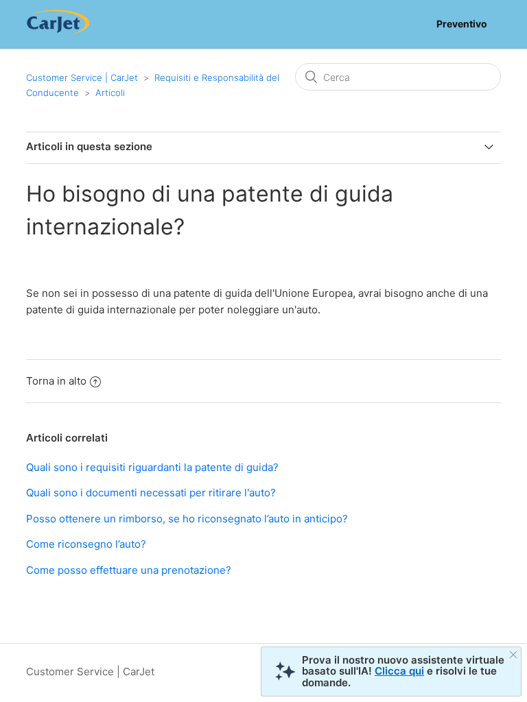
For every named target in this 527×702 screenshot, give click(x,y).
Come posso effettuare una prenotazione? (128, 570)
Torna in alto (56, 380)
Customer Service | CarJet (82, 77)
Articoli (110, 92)
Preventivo (461, 23)
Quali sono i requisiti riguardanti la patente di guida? (152, 467)
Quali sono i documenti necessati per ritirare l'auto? (151, 492)
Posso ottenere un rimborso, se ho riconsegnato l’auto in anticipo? (187, 518)
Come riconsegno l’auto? (86, 543)
